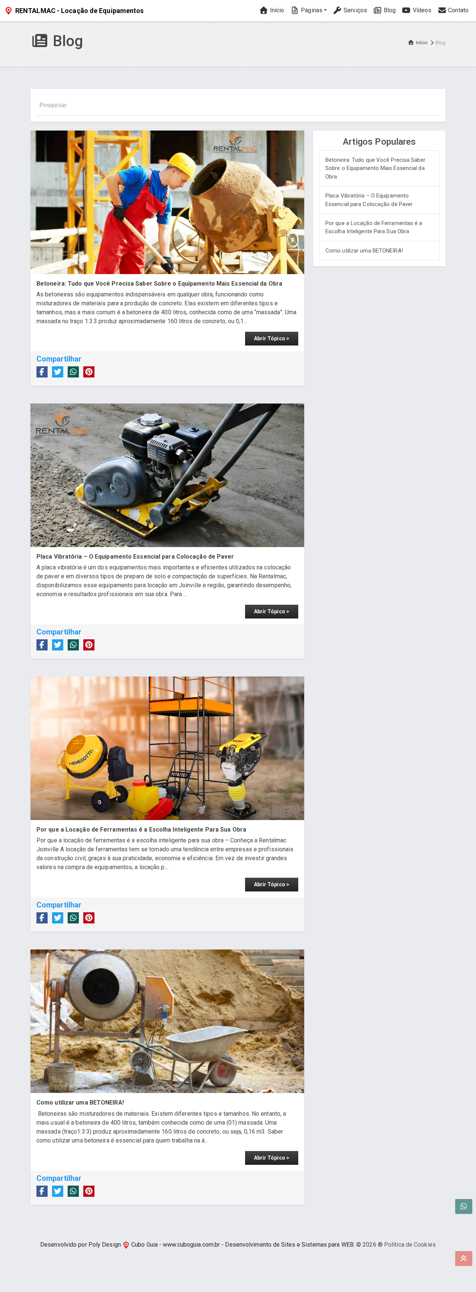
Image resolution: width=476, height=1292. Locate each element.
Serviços (354, 10)
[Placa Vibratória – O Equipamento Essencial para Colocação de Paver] (167, 475)
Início (276, 10)
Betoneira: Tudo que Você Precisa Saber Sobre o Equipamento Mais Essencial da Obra (375, 168)
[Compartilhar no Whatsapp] (73, 371)
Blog (389, 10)
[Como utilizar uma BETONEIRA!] (167, 1021)
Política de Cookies (410, 1244)
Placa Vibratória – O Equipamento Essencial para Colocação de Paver (369, 200)
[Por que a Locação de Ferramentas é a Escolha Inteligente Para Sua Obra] (167, 748)
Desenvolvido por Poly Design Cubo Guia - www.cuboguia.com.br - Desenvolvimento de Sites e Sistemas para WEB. (197, 1244)
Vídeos (421, 10)
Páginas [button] (310, 10)
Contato (458, 10)
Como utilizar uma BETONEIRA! (364, 250)
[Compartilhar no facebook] (42, 371)
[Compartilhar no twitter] (57, 371)
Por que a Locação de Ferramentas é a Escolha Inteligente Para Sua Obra (373, 227)
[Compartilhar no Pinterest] (88, 371)
